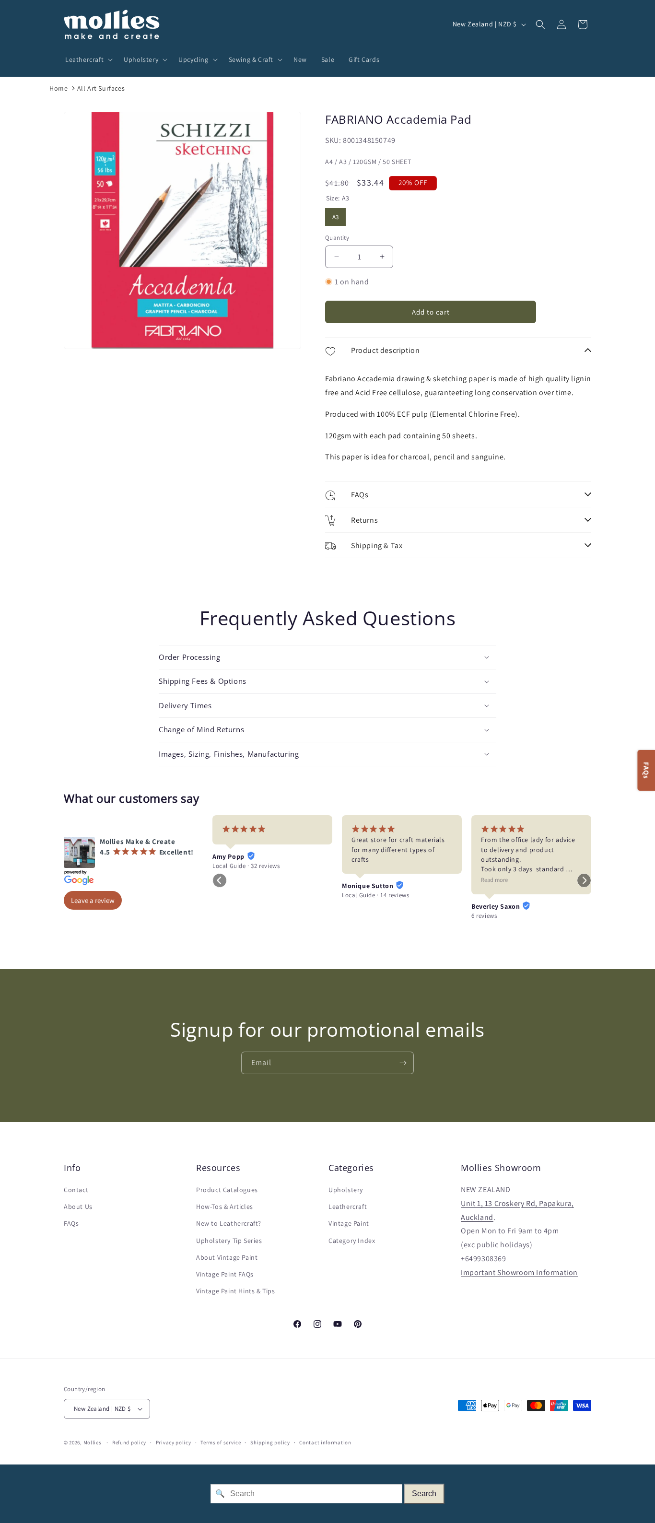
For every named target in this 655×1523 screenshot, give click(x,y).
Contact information (325, 1442)
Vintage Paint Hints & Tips (235, 1291)
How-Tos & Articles (224, 1206)
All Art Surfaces (101, 88)
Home (58, 88)
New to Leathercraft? (228, 1223)
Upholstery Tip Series (229, 1240)
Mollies (92, 1442)
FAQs (71, 1223)
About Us (78, 1206)
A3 (335, 214)
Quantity (337, 238)
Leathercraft (347, 1206)
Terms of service (220, 1442)
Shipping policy (270, 1442)
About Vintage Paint (226, 1257)
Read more (494, 880)
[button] (87, 59)
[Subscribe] (402, 1063)
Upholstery (345, 1189)
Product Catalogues (227, 1189)
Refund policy (129, 1442)
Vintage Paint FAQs (225, 1274)
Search (424, 1493)
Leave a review (93, 900)
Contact (76, 1189)
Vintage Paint (348, 1223)
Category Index (351, 1240)
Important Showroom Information (519, 1272)
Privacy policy (173, 1442)
